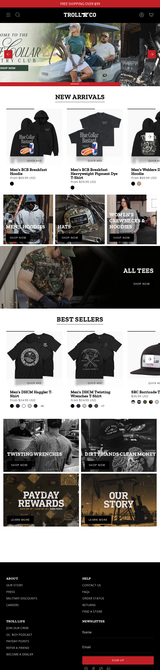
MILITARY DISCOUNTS (21, 598)
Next (149, 137)
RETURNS (89, 605)
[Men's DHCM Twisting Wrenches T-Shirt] (95, 359)
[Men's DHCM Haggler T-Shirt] (34, 359)
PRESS (10, 592)
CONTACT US (91, 585)
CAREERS (12, 605)
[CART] (151, 15)
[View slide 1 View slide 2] (80, 54)
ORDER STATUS (93, 598)
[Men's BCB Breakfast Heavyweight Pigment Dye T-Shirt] (95, 137)
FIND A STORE (92, 611)
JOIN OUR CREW (17, 628)
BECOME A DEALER (19, 654)
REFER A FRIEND (17, 648)
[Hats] (80, 219)
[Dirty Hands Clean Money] (119, 445)
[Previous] (8, 54)
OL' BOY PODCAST (19, 635)
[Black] (12, 183)
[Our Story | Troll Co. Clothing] (119, 500)
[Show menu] (8, 15)
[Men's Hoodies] (28, 219)
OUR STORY (14, 585)
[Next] (152, 54)
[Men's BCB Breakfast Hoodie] (34, 137)
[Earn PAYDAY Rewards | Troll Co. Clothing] (41, 500)
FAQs (86, 592)
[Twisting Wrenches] (41, 445)
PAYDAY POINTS (17, 641)
